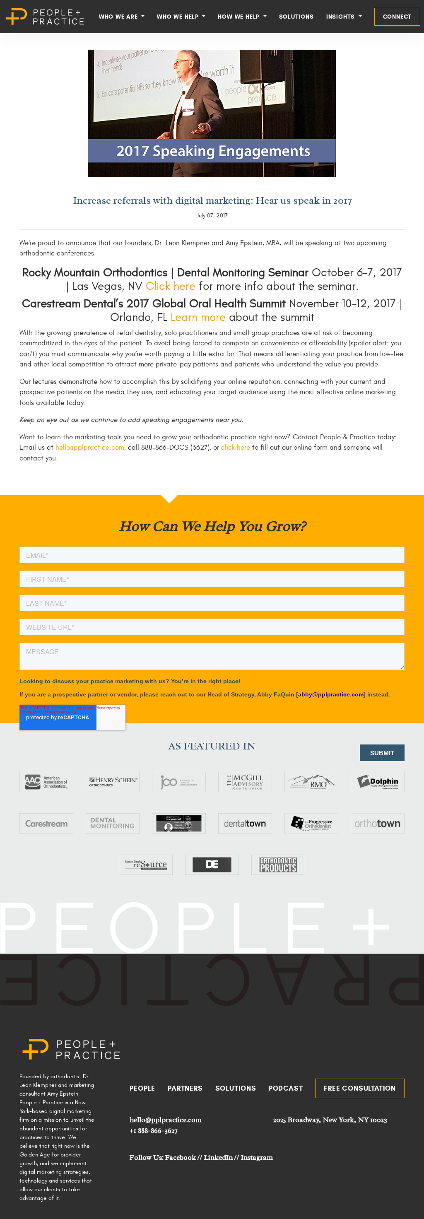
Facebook (180, 1157)
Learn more (198, 317)
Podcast (286, 1088)
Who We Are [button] (119, 16)
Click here (172, 286)
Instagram (257, 1157)
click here (235, 447)
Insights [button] (341, 16)
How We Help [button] (240, 16)
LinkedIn (218, 1157)
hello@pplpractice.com (89, 447)
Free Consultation (360, 1088)
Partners (185, 1088)
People (142, 1088)
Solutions (296, 16)
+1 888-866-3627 (153, 1130)
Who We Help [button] (179, 16)
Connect (397, 16)
